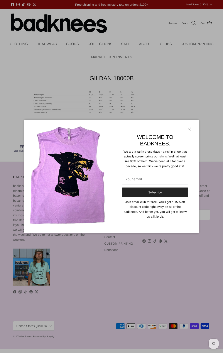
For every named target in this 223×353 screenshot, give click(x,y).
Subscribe (155, 192)
